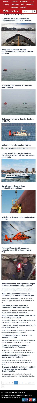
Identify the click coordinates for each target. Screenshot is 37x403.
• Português (15, 4)
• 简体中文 (6, 1)
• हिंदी (22, 4)
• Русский (14, 7)
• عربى (32, 1)
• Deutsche (24, 1)
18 (29, 383)
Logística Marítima (20, 395)
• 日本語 (6, 4)
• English (23, 7)
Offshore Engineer (7, 395)
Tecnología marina (15, 397)
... (25, 383)
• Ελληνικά (30, 4)
